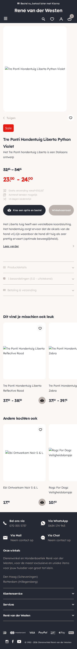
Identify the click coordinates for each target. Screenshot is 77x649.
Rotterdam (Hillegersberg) (20, 581)
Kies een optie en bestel (27, 210)
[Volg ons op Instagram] (7, 641)
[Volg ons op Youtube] (19, 641)
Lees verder (11, 246)
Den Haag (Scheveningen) (20, 576)
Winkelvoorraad (61, 210)
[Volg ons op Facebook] (13, 641)
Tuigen (11, 118)
